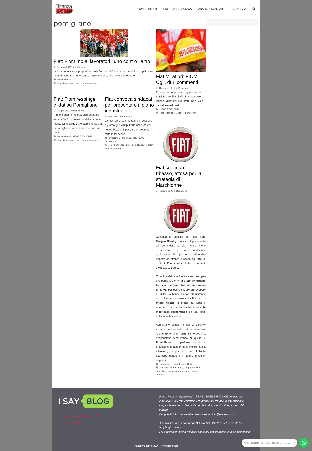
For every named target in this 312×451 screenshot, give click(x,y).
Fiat (77, 83)
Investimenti (147, 8)
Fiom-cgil (169, 112)
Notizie (190, 364)
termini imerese (113, 148)
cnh (161, 367)
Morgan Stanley (191, 367)
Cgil (59, 83)
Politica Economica (177, 8)
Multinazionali (64, 79)
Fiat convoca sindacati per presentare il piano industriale (129, 104)
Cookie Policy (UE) (70, 422)
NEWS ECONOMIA (169, 109)
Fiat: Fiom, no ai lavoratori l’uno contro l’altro (102, 61)
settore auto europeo (179, 371)
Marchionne (176, 367)
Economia (239, 8)
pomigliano (92, 83)
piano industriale (122, 145)
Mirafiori (180, 112)
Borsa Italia (165, 364)
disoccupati (68, 83)
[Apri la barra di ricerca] (253, 9)
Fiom (83, 83)
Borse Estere (179, 364)
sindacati (149, 145)
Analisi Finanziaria (211, 8)
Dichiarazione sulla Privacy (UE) (78, 416)
